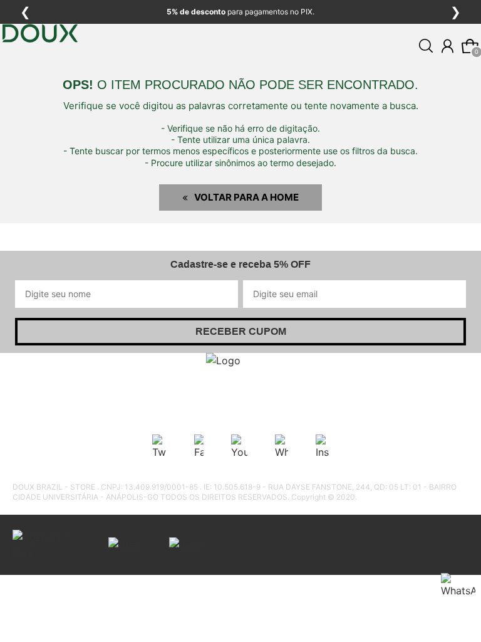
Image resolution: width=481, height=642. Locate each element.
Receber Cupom (240, 331)
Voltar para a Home (246, 197)
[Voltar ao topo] (464, 625)
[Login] (447, 46)
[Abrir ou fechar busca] (426, 46)
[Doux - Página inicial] (40, 71)
